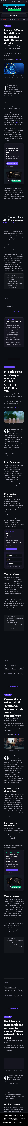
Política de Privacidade (6, 1122)
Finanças (8, 694)
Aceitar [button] (15, 1122)
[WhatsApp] (22, 311)
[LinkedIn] (18, 311)
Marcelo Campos (9, 407)
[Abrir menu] (3, 15)
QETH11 (14, 668)
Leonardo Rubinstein (10, 59)
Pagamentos (9, 306)
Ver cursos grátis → (12, 163)
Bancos (7, 303)
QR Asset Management (4, 1)
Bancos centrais (10, 987)
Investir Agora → (17, 1)
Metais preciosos (10, 990)
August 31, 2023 (10, 222)
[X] (14, 311)
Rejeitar (20, 1122)
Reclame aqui (12, 248)
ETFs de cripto (14, 665)
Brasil (15, 303)
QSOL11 (21, 668)
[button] (23, 1)
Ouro (20, 990)
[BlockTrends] (14, 15)
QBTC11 (7, 668)
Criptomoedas (9, 367)
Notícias (7, 25)
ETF (6, 665)
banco (17, 122)
